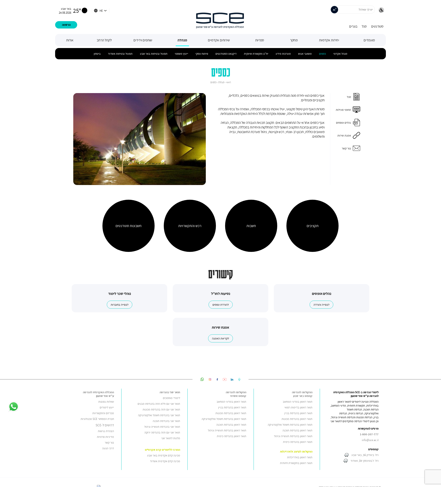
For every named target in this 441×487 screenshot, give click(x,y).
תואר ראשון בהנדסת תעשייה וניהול (293, 436)
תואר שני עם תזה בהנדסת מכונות (161, 409)
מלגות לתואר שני (170, 438)
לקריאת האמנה (220, 338)
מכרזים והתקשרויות (103, 413)
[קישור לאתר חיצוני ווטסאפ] (202, 379)
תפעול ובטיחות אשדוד (120, 54)
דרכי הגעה (108, 448)
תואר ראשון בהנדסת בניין (298, 413)
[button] (381, 11)
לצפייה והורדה (321, 305)
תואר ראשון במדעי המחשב (297, 402)
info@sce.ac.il (370, 440)
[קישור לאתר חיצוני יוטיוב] (224, 379)
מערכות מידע (283, 54)
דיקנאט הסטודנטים (226, 54)
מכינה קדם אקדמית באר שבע (163, 455)
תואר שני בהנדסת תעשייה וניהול (162, 427)
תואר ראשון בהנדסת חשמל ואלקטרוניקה (290, 425)
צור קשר (109, 442)
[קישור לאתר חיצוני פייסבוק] (217, 379)
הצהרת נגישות (106, 431)
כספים (322, 54)
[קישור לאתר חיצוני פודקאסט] (239, 379)
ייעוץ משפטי (181, 54)
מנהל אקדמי (340, 54)
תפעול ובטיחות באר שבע (153, 54)
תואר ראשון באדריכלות (299, 457)
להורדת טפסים (220, 305)
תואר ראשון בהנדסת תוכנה (297, 430)
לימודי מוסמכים (171, 398)
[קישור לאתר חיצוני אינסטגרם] (210, 379)
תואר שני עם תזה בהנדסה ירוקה (162, 432)
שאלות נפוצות (106, 402)
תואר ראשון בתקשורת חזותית (296, 463)
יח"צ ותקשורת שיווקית (256, 54)
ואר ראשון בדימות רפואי (297, 407)
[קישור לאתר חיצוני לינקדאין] (232, 379)
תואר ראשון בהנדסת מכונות (297, 419)
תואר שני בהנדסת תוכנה (166, 421)
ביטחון (97, 54)
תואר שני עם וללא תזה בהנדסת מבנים (159, 404)
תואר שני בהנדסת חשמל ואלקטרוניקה (158, 415)
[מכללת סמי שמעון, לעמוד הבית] (220, 17)
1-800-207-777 (369, 434)
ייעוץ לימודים (107, 407)
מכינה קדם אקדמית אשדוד (165, 461)
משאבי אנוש (305, 54)
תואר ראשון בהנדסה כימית (297, 442)
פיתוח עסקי (201, 54)
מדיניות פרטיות (105, 437)
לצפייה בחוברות (119, 305)
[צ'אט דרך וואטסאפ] (14, 407)
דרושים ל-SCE (105, 425)
